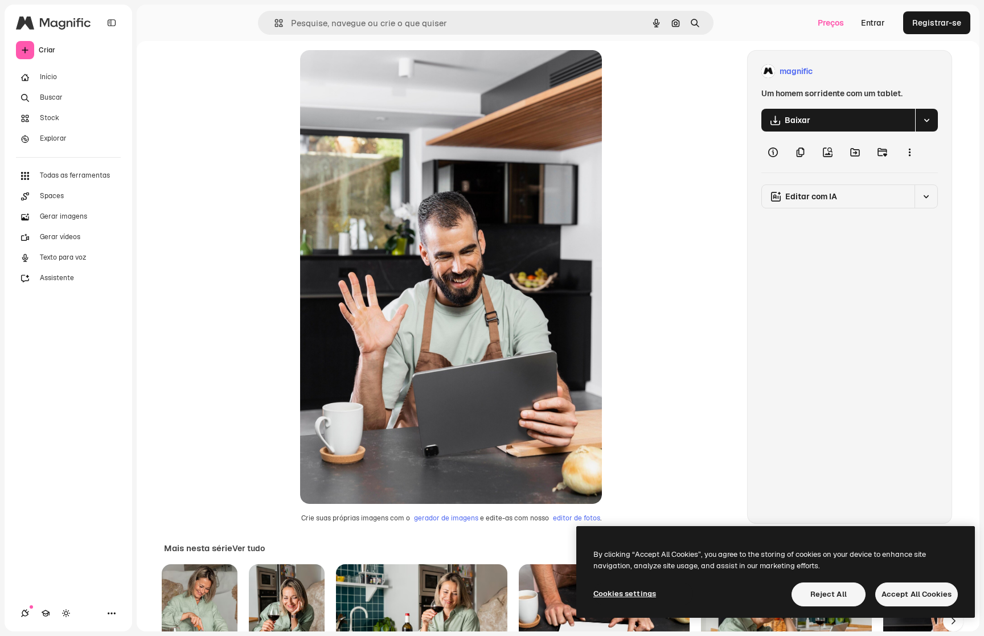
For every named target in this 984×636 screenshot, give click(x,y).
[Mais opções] (909, 152)
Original (373, 71)
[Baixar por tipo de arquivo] (926, 120)
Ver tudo (248, 548)
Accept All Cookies (917, 594)
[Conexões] (25, 613)
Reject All (828, 594)
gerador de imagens (446, 518)
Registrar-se (936, 23)
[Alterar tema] (66, 613)
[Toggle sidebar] (111, 23)
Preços (831, 23)
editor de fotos (576, 518)
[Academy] (45, 613)
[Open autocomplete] (274, 23)
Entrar (873, 23)
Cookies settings (624, 593)
